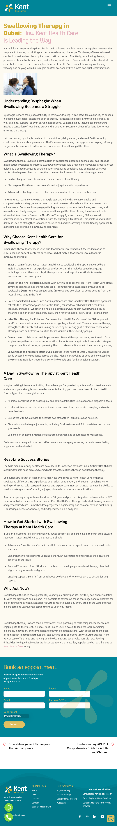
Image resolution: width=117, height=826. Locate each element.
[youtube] (102, 816)
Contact (35, 803)
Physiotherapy (63, 791)
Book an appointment (41, 807)
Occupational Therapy (67, 799)
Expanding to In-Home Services (97, 799)
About (34, 795)
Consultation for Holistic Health (97, 794)
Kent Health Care (13, 646)
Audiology (61, 803)
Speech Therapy (64, 795)
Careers (35, 799)
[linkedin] (95, 816)
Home (34, 791)
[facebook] (80, 816)
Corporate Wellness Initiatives (97, 790)
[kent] (17, 12)
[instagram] (87, 816)
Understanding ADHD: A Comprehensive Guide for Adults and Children (87, 748)
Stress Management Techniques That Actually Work (29, 746)
